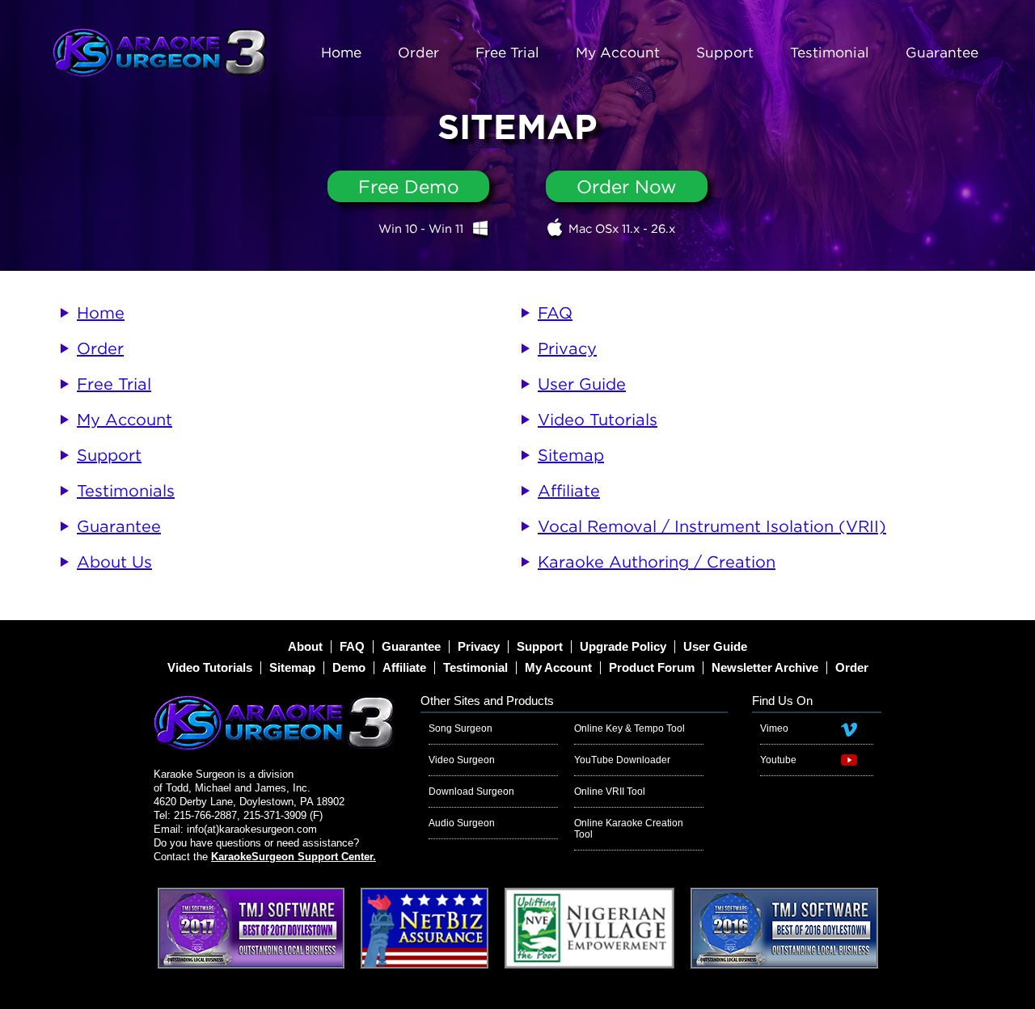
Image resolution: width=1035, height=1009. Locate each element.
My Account (618, 52)
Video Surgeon (462, 760)
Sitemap (571, 454)
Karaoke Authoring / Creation (656, 561)
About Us (114, 561)
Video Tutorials (597, 419)
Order (418, 52)
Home (341, 52)
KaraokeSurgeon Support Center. (293, 857)
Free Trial (507, 52)
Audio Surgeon (462, 823)
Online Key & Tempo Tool (629, 728)
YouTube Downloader (622, 760)
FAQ (555, 312)
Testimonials (126, 490)
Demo (348, 667)
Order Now (627, 186)
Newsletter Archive (765, 667)
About (305, 646)
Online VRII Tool (609, 791)
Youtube (778, 760)
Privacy (567, 348)
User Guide (582, 383)
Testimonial (829, 52)
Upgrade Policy (623, 646)
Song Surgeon (460, 728)
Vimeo (774, 728)
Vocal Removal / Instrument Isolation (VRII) (712, 525)
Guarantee (942, 52)
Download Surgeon (471, 791)
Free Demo (408, 186)
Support (725, 52)
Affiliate (569, 490)
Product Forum (652, 667)
